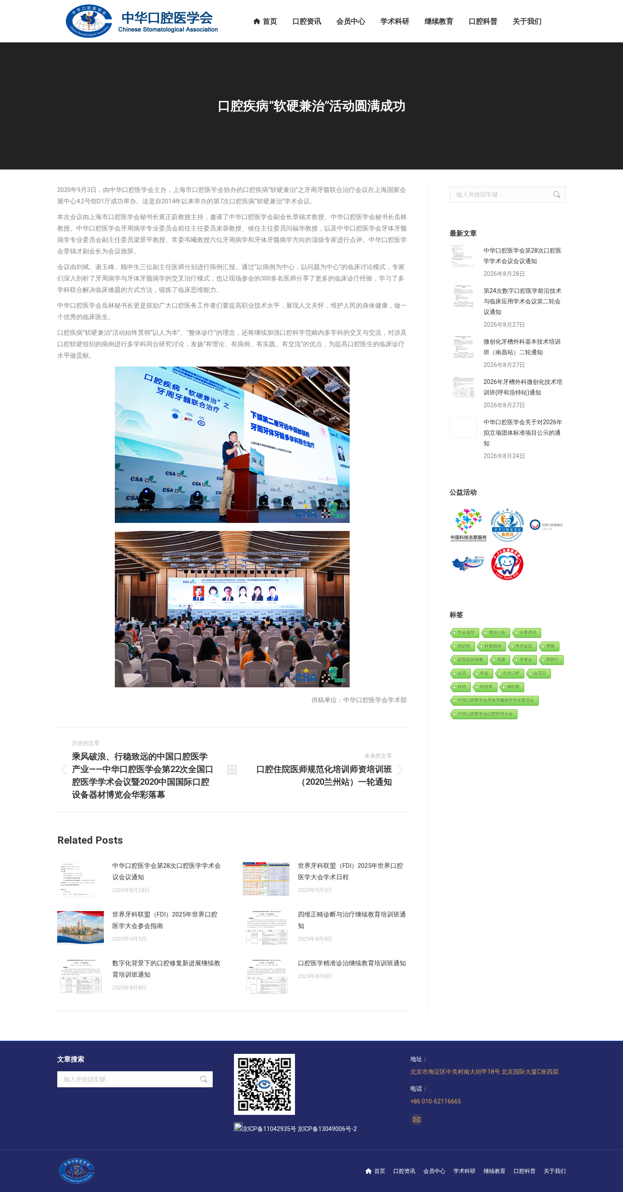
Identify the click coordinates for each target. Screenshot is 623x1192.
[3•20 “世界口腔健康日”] (546, 525)
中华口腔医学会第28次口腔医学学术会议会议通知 (166, 871)
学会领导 (466, 632)
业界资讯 (528, 632)
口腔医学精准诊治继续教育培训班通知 (352, 963)
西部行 (552, 659)
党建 (501, 659)
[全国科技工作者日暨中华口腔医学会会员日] (507, 525)
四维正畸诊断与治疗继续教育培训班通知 (352, 920)
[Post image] (80, 879)
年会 (484, 673)
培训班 (464, 646)
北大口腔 (511, 673)
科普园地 (492, 646)
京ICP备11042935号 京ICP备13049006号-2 (299, 1128)
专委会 (526, 659)
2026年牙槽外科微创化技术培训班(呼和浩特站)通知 (523, 387)
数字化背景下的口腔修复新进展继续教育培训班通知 (166, 968)
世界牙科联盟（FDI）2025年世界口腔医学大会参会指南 (164, 920)
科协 (462, 686)
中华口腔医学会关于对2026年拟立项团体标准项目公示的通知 (523, 433)
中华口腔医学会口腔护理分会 (485, 713)
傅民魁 (513, 686)
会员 (462, 673)
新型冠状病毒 (470, 659)
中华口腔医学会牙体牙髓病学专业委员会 (496, 700)
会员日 (540, 673)
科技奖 (486, 686)
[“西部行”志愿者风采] (469, 525)
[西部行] (469, 564)
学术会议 (523, 646)
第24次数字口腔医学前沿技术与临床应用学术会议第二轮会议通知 (523, 301)
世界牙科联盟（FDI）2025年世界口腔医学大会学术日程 (350, 871)
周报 (550, 646)
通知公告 (497, 632)
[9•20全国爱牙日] (507, 564)
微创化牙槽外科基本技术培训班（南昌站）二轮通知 (522, 347)
